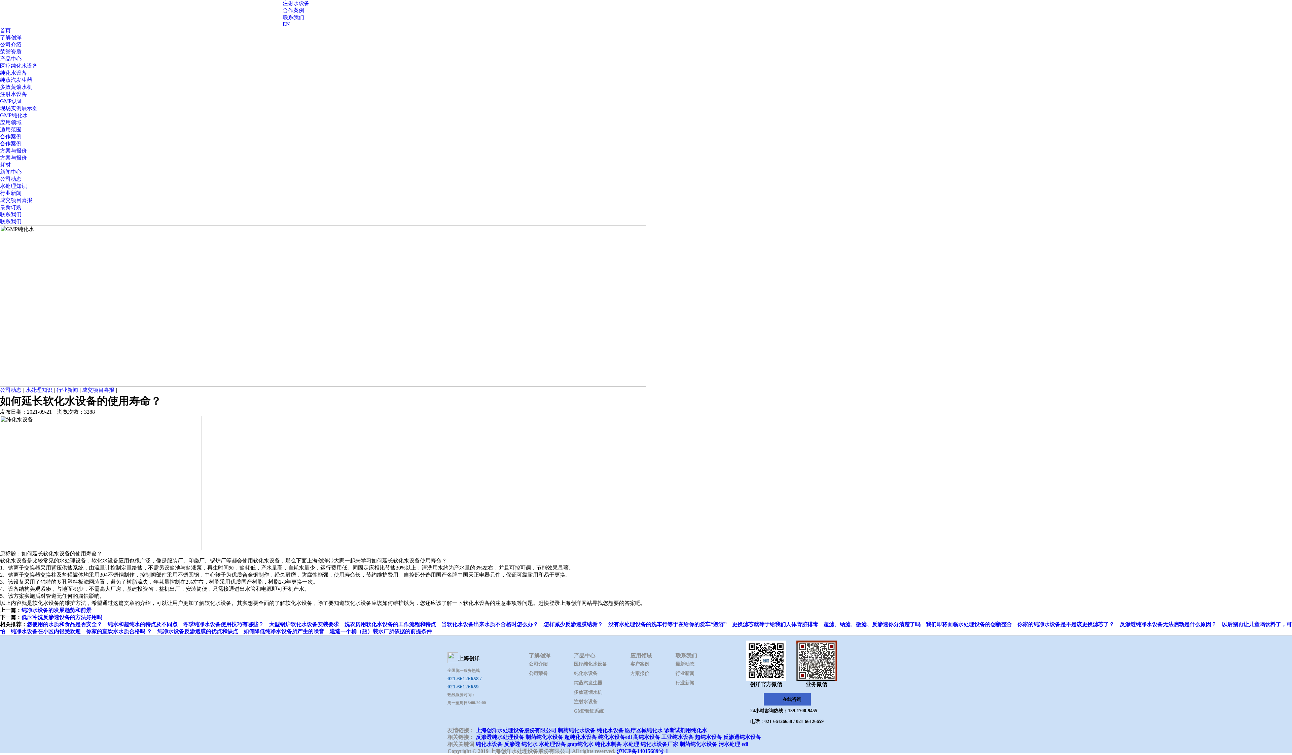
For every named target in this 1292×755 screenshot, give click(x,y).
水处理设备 (552, 744)
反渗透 (512, 744)
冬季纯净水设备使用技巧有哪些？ (223, 624)
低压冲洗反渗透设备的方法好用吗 (62, 617)
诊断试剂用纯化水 (685, 730)
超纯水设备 (708, 737)
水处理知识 (13, 186)
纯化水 (530, 744)
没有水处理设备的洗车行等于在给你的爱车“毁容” (667, 624)
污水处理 (729, 744)
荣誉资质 (11, 52)
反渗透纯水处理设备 (500, 737)
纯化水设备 (13, 73)
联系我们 (293, 17)
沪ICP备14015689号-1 (642, 751)
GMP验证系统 (589, 711)
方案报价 (640, 673)
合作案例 (293, 10)
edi (745, 744)
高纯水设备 (646, 737)
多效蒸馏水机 (16, 87)
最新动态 (685, 663)
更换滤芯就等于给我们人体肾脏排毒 (775, 624)
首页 (5, 30)
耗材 (5, 165)
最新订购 (11, 207)
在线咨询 (792, 699)
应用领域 (11, 122)
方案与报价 (13, 150)
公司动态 (11, 179)
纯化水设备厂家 (659, 744)
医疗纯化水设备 (19, 66)
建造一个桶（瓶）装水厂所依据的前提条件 (381, 631)
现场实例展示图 (19, 108)
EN (286, 24)
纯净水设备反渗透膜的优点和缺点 (197, 631)
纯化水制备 (608, 744)
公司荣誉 (538, 673)
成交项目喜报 (16, 200)
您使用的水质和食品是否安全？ (64, 624)
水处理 (631, 744)
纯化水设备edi (615, 737)
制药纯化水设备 (577, 730)
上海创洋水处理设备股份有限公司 (516, 730)
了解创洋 (11, 37)
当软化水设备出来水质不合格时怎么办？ (489, 624)
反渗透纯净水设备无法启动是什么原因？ (1168, 624)
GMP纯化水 (14, 115)
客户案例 (640, 663)
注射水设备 (296, 3)
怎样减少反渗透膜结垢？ (573, 624)
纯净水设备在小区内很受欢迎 (46, 631)
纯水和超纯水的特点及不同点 (143, 624)
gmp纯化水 (580, 744)
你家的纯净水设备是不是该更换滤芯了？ (1065, 624)
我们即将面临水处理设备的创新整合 (969, 624)
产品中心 (11, 59)
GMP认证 (11, 101)
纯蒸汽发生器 (16, 80)
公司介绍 (11, 44)
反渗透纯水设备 (742, 737)
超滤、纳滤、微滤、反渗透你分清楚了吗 (872, 624)
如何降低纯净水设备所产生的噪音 (284, 631)
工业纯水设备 (677, 737)
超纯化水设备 (581, 737)
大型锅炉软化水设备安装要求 (304, 624)
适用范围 (11, 129)
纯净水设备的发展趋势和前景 (57, 610)
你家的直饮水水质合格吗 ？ (119, 631)
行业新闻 (11, 193)
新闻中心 (11, 172)
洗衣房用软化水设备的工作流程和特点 (390, 624)
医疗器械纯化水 (644, 730)
